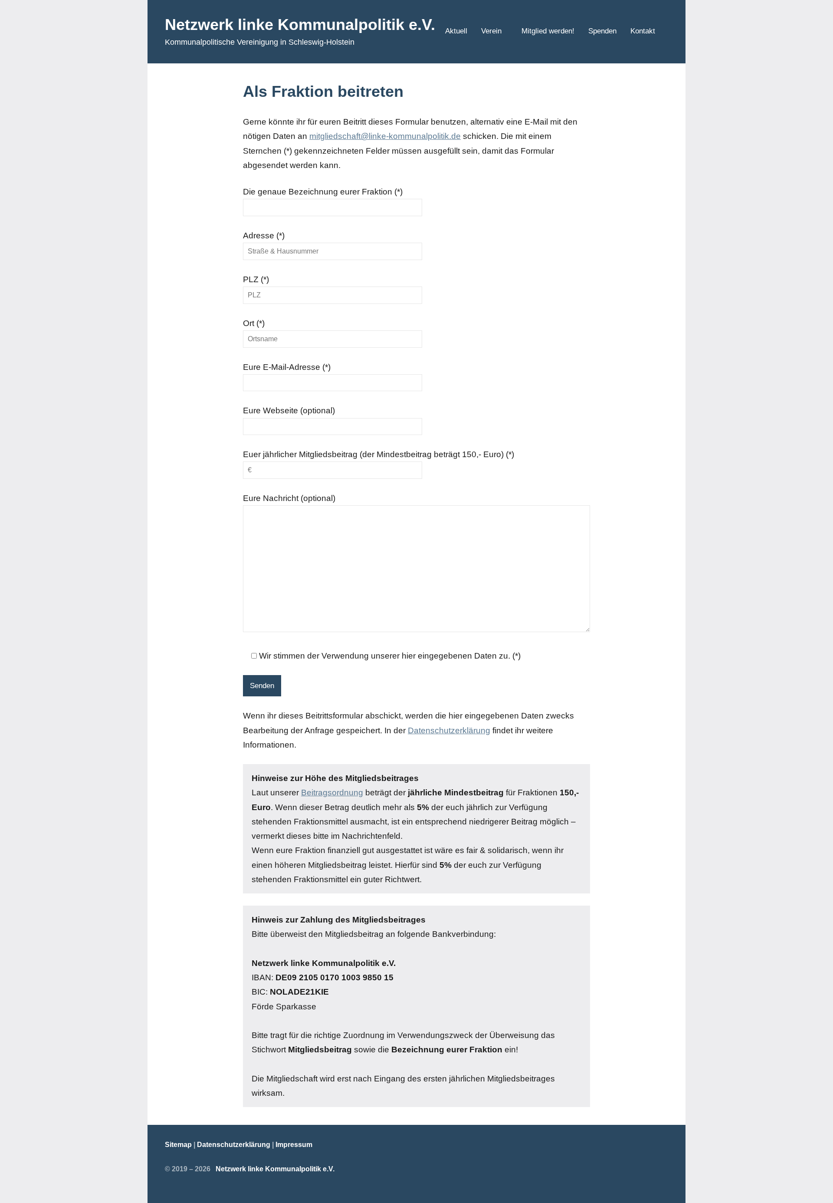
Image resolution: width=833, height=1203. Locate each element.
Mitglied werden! (547, 31)
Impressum (293, 1144)
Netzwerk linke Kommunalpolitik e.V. (300, 24)
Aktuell (456, 31)
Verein (491, 31)
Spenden (602, 31)
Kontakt (642, 31)
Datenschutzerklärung (449, 730)
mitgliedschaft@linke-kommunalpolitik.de (385, 136)
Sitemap (178, 1144)
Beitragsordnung (332, 792)
